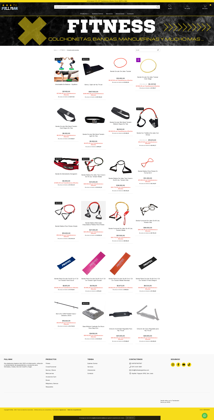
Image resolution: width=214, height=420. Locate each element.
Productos (84, 14)
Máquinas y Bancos (52, 383)
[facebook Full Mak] (178, 365)
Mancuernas (50, 373)
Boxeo (48, 380)
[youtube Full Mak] (184, 365)
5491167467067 (137, 363)
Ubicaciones (120, 14)
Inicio (55, 50)
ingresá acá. (63, 409)
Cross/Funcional (51, 367)
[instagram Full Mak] (173, 365)
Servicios (109, 14)
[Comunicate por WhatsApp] (204, 415)
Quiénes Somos (97, 14)
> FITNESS (62, 50)
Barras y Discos (51, 370)
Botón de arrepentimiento (74, 409)
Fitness (48, 363)
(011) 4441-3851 (137, 367)
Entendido (130, 417)
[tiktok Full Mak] (189, 365)
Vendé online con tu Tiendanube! (169, 400)
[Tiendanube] (205, 410)
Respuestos (49, 387)
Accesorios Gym (51, 377)
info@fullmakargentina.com (140, 370)
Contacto (130, 14)
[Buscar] (158, 7)
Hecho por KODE (165, 402)
